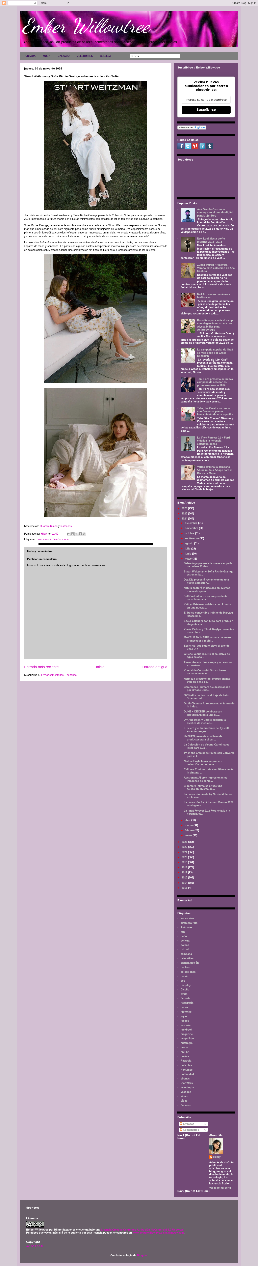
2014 (185, 882)
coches (185, 967)
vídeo (184, 1100)
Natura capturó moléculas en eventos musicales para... (207, 589)
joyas (184, 1016)
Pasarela (186, 1060)
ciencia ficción (190, 962)
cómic (184, 976)
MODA (46, 56)
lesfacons (66, 526)
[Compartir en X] (76, 534)
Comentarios (190, 1129)
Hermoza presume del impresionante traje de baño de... (207, 680)
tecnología (187, 1087)
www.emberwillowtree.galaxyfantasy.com (158, 1232)
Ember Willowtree (86, 25)
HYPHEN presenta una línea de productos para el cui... (203, 738)
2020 (185, 857)
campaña (186, 953)
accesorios (187, 918)
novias (185, 1056)
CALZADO (64, 56)
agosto (189, 543)
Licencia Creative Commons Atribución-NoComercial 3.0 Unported (142, 1229)
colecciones (44, 539)
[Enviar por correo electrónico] (69, 534)
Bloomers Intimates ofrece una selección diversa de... (203, 787)
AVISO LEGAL (35, 1246)
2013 (185, 887)
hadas (184, 1007)
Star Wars (187, 1083)
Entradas (188, 1123)
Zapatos (185, 1105)
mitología (186, 1042)
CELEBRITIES (85, 56)
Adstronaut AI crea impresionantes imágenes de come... (205, 779)
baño (184, 936)
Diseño (56, 539)
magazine (187, 1034)
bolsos (185, 945)
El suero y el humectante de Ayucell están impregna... (206, 730)
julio (188, 548)
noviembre (192, 528)
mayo (188, 558)
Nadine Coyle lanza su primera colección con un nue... (203, 763)
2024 (185, 518)
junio (188, 553)
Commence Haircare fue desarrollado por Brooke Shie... (207, 688)
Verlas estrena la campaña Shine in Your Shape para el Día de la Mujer (214, 470)
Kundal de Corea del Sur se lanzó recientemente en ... (205, 672)
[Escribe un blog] (73, 534)
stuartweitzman (48, 526)
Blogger (142, 1255)
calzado (185, 949)
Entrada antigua (154, 667)
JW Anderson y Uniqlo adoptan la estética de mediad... (205, 721)
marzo (189, 825)
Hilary (217, 1156)
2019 (185, 862)
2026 (185, 508)
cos (183, 980)
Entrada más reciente (41, 667)
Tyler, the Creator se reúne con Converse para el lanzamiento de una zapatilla (215, 411)
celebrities (187, 958)
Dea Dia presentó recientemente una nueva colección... (206, 581)
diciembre (191, 523)
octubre (190, 533)
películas (186, 1065)
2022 (185, 846)
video (184, 1096)
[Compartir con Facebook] (80, 534)
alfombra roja (189, 922)
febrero (190, 830)
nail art (185, 1051)
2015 (185, 877)
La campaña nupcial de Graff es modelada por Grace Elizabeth (215, 352)
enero (189, 835)
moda (65, 539)
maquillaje (187, 1038)
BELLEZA (105, 56)
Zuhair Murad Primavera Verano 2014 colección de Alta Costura (216, 268)
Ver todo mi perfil (220, 1187)
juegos (185, 1020)
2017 (185, 872)
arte (183, 931)
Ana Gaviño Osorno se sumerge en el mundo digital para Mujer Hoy (215, 212)
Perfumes (186, 1069)
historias (186, 1011)
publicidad (187, 1074)
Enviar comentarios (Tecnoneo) (59, 674)
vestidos (186, 1091)
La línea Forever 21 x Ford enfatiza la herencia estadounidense (213, 440)
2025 (185, 513)
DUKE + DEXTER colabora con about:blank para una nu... (203, 713)
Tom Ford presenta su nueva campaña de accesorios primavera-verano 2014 (215, 382)
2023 (185, 841)
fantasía (185, 998)
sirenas (185, 1078)
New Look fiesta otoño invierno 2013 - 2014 (211, 240)
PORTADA (30, 56)
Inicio (100, 667)
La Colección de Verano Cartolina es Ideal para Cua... (206, 746)
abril (188, 820)
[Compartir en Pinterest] (84, 534)
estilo (184, 993)
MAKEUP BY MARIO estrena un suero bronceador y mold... (207, 639)
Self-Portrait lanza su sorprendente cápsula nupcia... (205, 598)
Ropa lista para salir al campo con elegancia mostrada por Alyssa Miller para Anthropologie (215, 325)
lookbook (186, 1029)
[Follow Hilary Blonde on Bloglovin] (191, 128)
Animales (186, 927)
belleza (185, 940)
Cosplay (186, 985)
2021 (185, 852)
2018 (185, 867)
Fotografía (187, 1002)
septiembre (192, 538)
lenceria (185, 1025)
